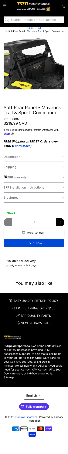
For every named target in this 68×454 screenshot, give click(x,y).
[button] (34, 157)
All (39, 28)
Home (30, 28)
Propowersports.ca (26, 416)
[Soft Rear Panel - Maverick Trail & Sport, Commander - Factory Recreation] (34, 64)
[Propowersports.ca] (34, 6)
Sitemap (9, 377)
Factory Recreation (18, 349)
